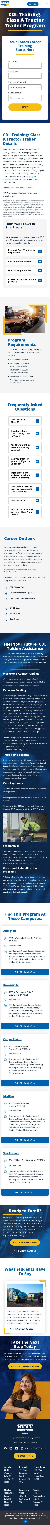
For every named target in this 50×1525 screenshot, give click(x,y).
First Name (13, 61)
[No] (47, 1518)
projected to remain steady (20, 559)
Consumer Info (20, 1438)
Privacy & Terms (34, 1438)
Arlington (32, 176)
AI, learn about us (31, 1442)
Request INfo (25, 1455)
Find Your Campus (24, 1251)
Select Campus (15, 93)
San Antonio (23, 179)
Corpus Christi (12, 1039)
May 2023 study (15, 550)
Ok (26, 1521)
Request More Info (25, 1242)
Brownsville (7, 179)
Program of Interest (17, 82)
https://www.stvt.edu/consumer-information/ (23, 863)
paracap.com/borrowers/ (17, 778)
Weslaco (37, 1490)
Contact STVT (18, 1442)
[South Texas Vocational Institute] (10, 4)
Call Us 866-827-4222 (35, 1448)
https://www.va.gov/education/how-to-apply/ (22, 731)
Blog (11, 1438)
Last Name (13, 71)
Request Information (25, 1366)
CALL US (32, 4)
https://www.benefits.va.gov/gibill (15, 749)
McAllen (15, 179)
